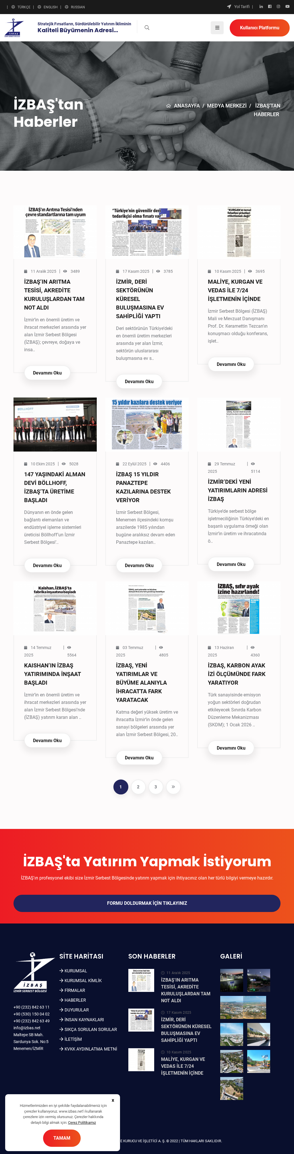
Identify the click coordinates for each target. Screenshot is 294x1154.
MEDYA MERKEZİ (227, 106)
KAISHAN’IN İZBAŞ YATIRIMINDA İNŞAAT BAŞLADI (52, 674)
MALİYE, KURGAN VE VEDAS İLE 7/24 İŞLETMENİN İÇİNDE (235, 290)
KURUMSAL (76, 970)
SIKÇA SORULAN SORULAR (91, 1029)
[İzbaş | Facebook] (269, 7)
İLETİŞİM (73, 1039)
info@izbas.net (26, 1028)
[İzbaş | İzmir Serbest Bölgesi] (14, 27)
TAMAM (61, 1138)
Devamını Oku (47, 373)
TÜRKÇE (24, 7)
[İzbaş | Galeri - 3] (231, 1007)
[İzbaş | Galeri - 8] (258, 1061)
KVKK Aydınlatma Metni (91, 1049)
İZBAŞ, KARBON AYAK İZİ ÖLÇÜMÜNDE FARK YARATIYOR (237, 674)
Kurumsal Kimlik (83, 980)
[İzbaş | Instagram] (278, 7)
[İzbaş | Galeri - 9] (231, 1088)
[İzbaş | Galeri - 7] (231, 1061)
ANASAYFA (187, 106)
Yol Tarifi (241, 6)
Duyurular (77, 1010)
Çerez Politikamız (82, 1122)
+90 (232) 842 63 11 (31, 1007)
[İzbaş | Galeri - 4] (254, 1007)
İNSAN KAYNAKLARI (84, 1019)
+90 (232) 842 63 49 (31, 1021)
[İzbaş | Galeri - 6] (258, 1034)
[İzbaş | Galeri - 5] (231, 1034)
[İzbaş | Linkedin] (261, 7)
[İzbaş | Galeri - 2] (258, 980)
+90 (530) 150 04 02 (31, 1014)
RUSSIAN (78, 7)
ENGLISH (51, 7)
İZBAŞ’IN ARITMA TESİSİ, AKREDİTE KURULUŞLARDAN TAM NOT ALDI (185, 990)
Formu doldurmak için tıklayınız (147, 903)
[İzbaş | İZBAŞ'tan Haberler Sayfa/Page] (173, 786)
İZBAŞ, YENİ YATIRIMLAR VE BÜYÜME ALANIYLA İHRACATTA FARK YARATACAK (141, 682)
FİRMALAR (75, 990)
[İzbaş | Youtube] (287, 7)
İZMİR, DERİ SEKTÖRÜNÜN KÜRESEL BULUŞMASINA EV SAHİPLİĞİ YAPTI (140, 299)
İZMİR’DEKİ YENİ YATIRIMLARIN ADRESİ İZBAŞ (238, 490)
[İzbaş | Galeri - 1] (231, 980)
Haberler (75, 1000)
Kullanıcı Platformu (259, 27)
